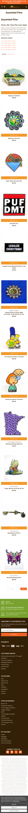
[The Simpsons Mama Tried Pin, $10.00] (14, 338)
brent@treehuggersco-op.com (15, 609)
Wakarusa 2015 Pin (14, 95)
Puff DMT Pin (14, 223)
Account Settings (6, 743)
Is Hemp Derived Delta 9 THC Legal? (11, 656)
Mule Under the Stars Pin (14, 181)
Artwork (3, 693)
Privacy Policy (5, 664)
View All (3, 724)
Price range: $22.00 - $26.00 (8, 47)
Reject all (14, 807)
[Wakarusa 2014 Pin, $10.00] (14, 120)
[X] (16, 752)
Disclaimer (4, 658)
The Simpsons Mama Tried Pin (14, 356)
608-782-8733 (10, 603)
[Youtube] (20, 752)
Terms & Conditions (6, 660)
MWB (2, 712)
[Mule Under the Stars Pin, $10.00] (14, 162)
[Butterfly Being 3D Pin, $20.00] (14, 557)
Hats (2, 685)
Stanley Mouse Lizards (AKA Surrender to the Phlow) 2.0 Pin (14, 313)
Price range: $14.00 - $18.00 (8, 43)
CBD (2, 679)
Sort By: (4, 54)
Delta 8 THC (4, 683)
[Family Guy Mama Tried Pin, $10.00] (14, 381)
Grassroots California (7, 705)
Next (23, 589)
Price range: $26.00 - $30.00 (8, 49)
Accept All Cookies (14, 810)
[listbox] (12, 54)
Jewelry (3, 691)
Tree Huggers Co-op (7, 722)
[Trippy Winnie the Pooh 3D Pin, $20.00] (14, 468)
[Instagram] (11, 752)
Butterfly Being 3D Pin (14, 577)
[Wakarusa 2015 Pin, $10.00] (14, 77)
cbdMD (3, 716)
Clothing (3, 687)
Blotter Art (4, 703)
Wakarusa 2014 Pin (14, 138)
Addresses (4, 738)
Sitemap (3, 668)
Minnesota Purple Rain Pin (14, 444)
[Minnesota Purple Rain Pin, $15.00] (14, 423)
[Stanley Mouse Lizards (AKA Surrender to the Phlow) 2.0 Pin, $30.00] (14, 292)
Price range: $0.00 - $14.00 (8, 41)
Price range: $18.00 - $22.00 (8, 45)
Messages (4, 736)
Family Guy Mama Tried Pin (14, 399)
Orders (3, 734)
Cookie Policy (5, 666)
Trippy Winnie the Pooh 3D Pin (14, 488)
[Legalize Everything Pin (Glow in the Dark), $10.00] (14, 247)
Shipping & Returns (6, 662)
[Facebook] (7, 752)
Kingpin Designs (5, 710)
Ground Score (5, 718)
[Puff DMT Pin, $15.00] (14, 205)
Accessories (4, 689)
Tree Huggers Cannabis (8, 714)
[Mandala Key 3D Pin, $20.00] (14, 512)
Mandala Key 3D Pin (14, 533)
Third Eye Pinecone (6, 720)
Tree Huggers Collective (8, 707)
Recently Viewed (6, 741)
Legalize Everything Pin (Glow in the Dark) (14, 267)
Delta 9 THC (4, 681)
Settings (14, 804)
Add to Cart (15, 92)
